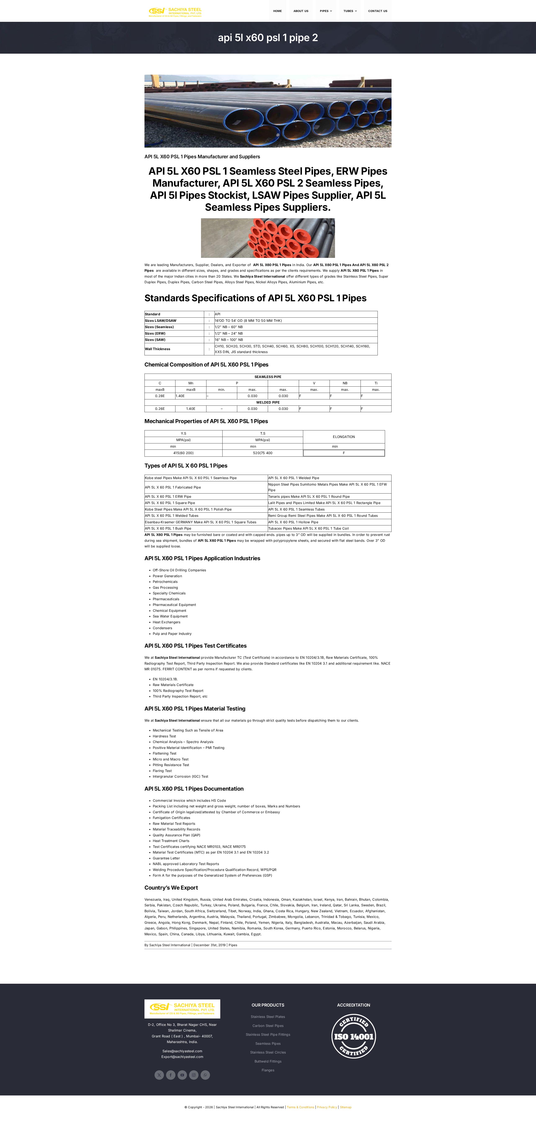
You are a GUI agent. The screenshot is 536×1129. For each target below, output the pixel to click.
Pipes (233, 945)
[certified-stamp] (353, 1015)
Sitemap (346, 1107)
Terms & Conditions (300, 1107)
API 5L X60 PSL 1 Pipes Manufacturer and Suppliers (268, 108)
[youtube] (182, 1075)
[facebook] (170, 1075)
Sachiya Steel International (169, 945)
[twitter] (159, 1075)
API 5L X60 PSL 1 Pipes (332, 265)
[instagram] (193, 1075)
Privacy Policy (327, 1107)
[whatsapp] (205, 1075)
